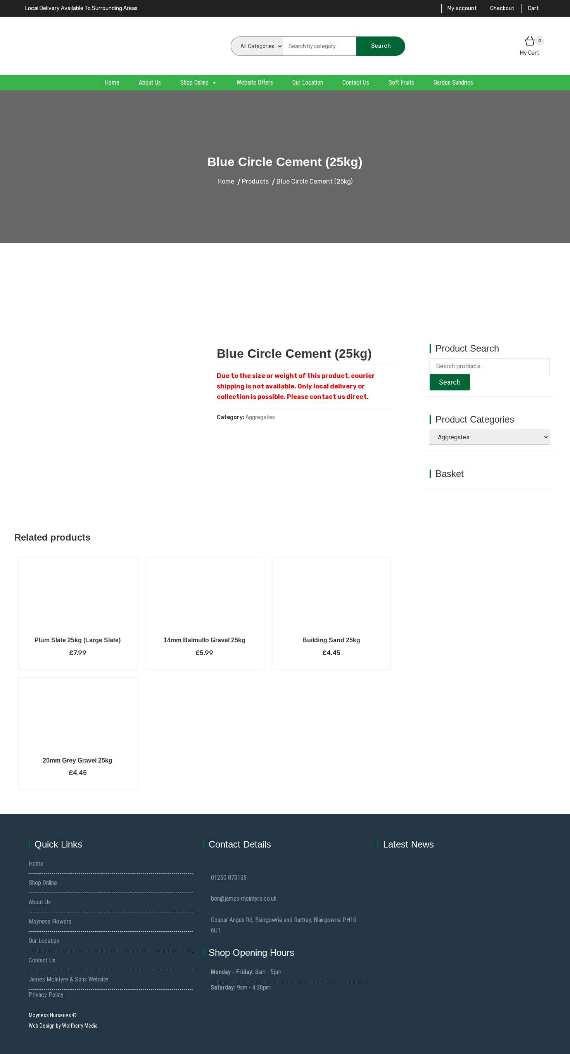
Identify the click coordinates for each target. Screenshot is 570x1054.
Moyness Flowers (50, 921)
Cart (533, 8)
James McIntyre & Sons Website (68, 979)
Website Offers (255, 82)
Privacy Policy (46, 995)
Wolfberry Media (80, 1026)
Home (112, 82)
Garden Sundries (453, 82)
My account (462, 8)
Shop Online (194, 82)
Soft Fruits (401, 82)
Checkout (502, 8)
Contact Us (355, 82)
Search (381, 45)
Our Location (307, 82)
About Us (150, 82)
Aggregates (260, 417)
